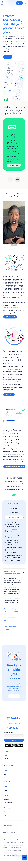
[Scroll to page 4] (16, 245)
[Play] (14, 222)
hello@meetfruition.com (14, 723)
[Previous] (2, 222)
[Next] (25, 222)
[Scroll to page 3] (14, 245)
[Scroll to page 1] (12, 245)
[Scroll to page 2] (13, 245)
